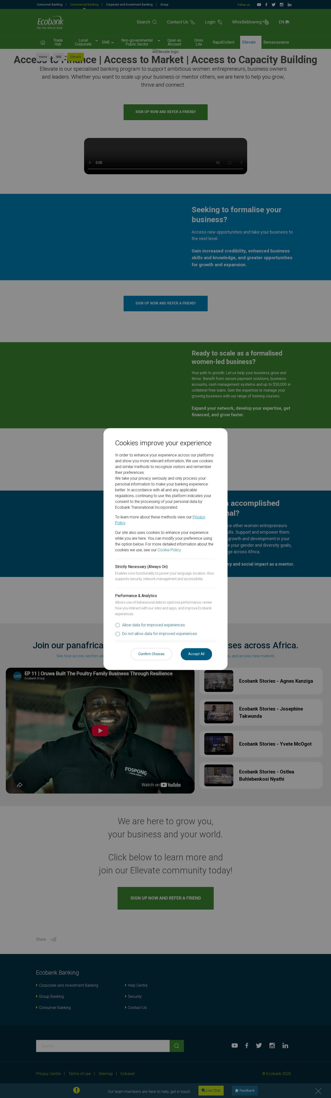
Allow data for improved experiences (153, 625)
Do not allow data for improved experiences (159, 633)
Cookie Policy (169, 550)
